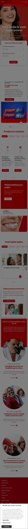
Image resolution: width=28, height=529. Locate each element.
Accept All (6, 526)
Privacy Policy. (6, 520)
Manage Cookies (6, 522)
